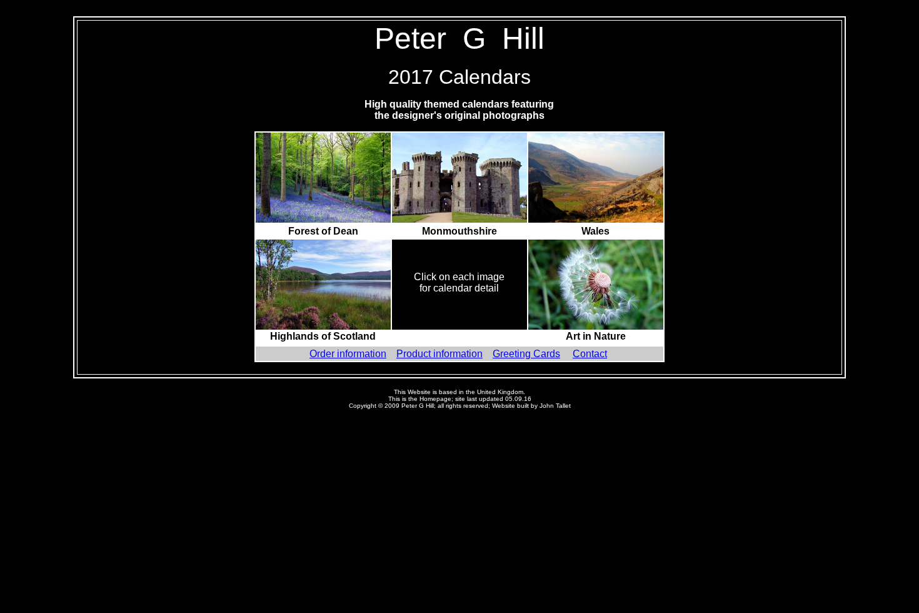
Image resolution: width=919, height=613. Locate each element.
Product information (439, 353)
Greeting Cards (526, 353)
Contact (590, 353)
